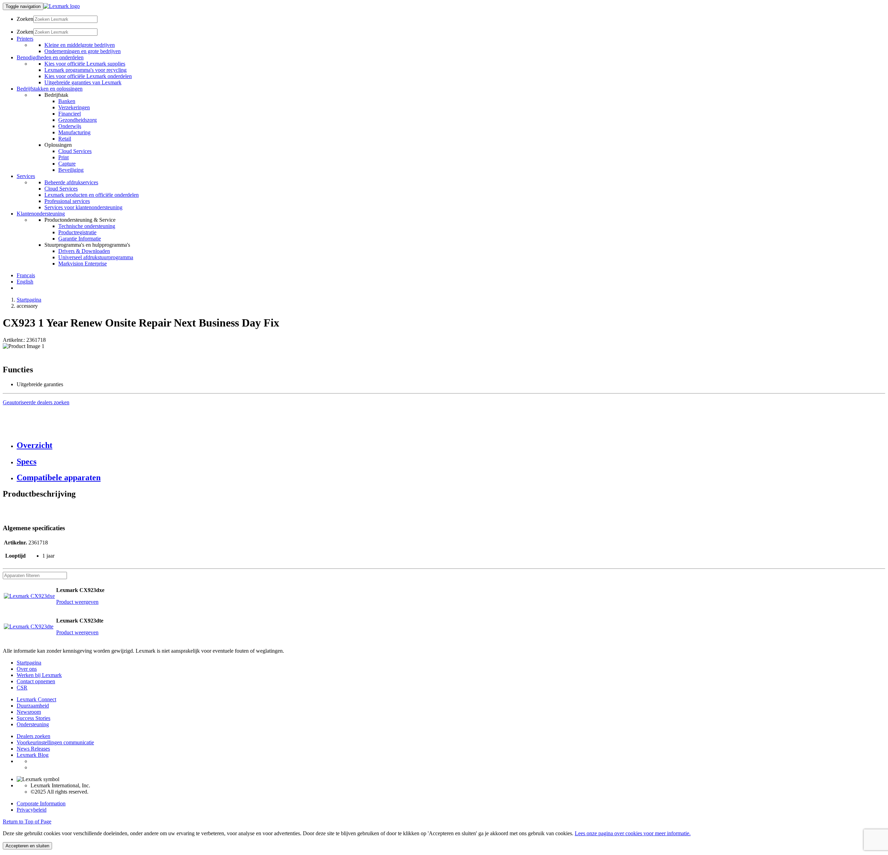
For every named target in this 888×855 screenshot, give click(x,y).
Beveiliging (71, 170)
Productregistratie (77, 232)
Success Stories (33, 718)
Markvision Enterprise (82, 263)
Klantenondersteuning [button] (41, 214)
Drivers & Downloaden (84, 251)
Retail (64, 139)
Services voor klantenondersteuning (83, 207)
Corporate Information (41, 803)
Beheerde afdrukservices (71, 182)
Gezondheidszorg (77, 120)
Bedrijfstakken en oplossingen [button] (50, 89)
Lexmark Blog (33, 755)
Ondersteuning (33, 724)
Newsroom (29, 712)
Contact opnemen (36, 681)
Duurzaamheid (33, 706)
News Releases (33, 749)
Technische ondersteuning (86, 226)
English (25, 282)
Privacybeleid (31, 810)
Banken (66, 101)
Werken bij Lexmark (39, 675)
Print (63, 157)
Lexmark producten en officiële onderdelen (91, 195)
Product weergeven (77, 602)
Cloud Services (75, 151)
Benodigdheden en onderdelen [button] (50, 57)
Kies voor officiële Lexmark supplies (84, 64)
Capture (67, 164)
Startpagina (29, 300)
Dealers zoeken (33, 736)
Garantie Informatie (79, 239)
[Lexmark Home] (61, 6)
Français (26, 275)
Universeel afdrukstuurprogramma (95, 257)
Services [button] (26, 176)
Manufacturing (74, 132)
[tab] (451, 445)
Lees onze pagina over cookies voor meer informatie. (633, 833)
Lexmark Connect (36, 699)
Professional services (67, 201)
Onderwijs (69, 126)
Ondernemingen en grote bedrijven (82, 51)
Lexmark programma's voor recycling (85, 70)
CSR (22, 688)
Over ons (27, 669)
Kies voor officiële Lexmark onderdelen (88, 76)
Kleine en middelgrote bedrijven (79, 45)
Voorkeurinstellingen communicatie (55, 742)
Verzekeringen (74, 107)
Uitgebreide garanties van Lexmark (82, 82)
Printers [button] (25, 39)
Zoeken (25, 19)
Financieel (69, 114)
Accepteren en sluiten (27, 845)
